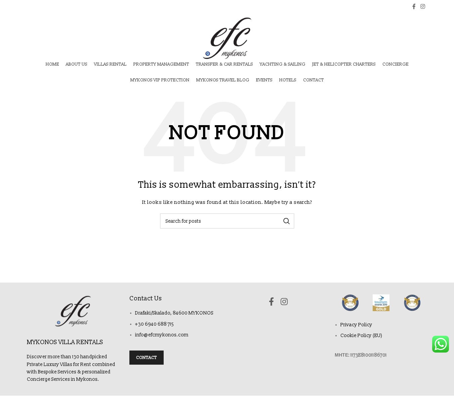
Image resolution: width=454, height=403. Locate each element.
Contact (146, 357)
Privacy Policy (356, 325)
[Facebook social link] (414, 6)
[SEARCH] (286, 221)
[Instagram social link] (422, 6)
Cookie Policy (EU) (361, 335)
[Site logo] (227, 38)
